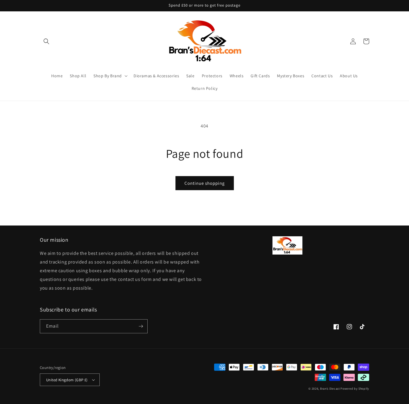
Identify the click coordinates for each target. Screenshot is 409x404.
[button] (46, 41)
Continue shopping (204, 183)
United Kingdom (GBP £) (67, 379)
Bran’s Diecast (330, 389)
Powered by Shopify (354, 389)
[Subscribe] (140, 326)
